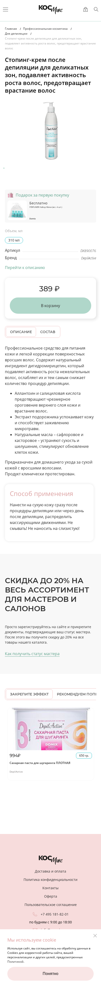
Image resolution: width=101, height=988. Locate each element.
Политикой (15, 962)
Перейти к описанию (25, 267)
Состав (47, 332)
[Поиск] (96, 9)
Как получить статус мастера (32, 653)
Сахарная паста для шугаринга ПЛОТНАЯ (40, 763)
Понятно (50, 974)
